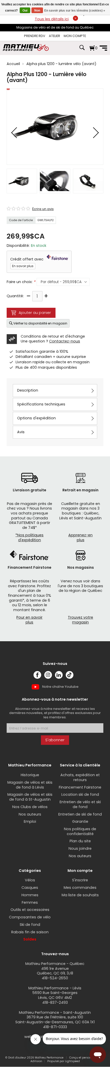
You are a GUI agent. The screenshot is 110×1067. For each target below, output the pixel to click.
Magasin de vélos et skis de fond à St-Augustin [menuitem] (29, 797)
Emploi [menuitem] (30, 821)
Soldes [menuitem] (29, 939)
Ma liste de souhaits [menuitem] (80, 895)
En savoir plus (23, 266)
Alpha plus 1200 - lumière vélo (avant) (61, 63)
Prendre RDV (34, 36)
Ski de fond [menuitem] (30, 924)
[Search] (82, 50)
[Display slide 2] (55, 181)
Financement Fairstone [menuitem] (80, 787)
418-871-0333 (55, 1026)
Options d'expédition (36, 418)
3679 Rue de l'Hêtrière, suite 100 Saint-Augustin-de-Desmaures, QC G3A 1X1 (55, 1020)
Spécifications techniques (41, 404)
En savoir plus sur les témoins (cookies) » (74, 10)
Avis (21, 432)
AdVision (36, 1061)
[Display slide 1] (22, 181)
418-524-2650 (55, 978)
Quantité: (15, 296)
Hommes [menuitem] (29, 895)
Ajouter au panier (35, 312)
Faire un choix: (21, 281)
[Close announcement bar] (75, 18)
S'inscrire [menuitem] (80, 880)
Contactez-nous (64, 341)
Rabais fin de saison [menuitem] (30, 932)
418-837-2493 (55, 1002)
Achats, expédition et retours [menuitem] (80, 777)
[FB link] (37, 675)
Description (27, 390)
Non (37, 10)
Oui (25, 10)
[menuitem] (34, 36)
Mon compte (75, 36)
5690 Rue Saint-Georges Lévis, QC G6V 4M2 (55, 995)
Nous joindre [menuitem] (80, 848)
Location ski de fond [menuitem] (80, 794)
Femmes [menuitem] (30, 902)
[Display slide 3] (88, 181)
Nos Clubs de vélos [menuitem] (30, 806)
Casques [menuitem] (29, 887)
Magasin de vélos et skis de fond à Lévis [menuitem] (29, 785)
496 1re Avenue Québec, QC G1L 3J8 (55, 971)
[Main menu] (103, 48)
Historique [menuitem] (30, 774)
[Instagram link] (48, 675)
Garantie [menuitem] (80, 821)
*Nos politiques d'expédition (29, 537)
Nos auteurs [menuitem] (30, 814)
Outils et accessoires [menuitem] (29, 909)
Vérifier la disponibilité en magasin (40, 323)
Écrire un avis (43, 209)
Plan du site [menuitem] (80, 841)
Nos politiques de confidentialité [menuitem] (80, 831)
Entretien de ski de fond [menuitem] (80, 814)
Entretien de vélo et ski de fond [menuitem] (80, 804)
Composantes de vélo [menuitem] (30, 917)
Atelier (54, 36)
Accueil (13, 63)
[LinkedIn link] (59, 675)
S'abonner (54, 740)
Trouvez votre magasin (80, 620)
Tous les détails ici (52, 19)
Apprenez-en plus (80, 537)
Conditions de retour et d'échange (53, 336)
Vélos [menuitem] (30, 880)
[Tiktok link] (69, 675)
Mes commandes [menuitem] (80, 887)
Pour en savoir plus (29, 620)
